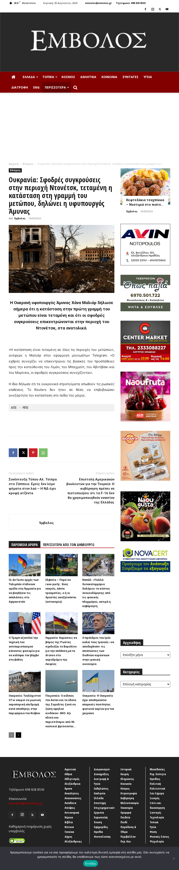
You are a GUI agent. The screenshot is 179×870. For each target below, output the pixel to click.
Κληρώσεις (127, 779)
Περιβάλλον (128, 837)
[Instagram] (152, 9)
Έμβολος (20, 218)
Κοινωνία (109, 77)
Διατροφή (19, 87)
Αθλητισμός (72, 779)
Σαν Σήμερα (157, 793)
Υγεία (148, 77)
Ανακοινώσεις (73, 798)
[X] (160, 9)
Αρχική (14, 164)
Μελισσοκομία (129, 803)
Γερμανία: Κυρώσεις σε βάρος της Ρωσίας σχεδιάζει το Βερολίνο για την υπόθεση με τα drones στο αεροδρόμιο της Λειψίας (61, 651)
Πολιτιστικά (157, 788)
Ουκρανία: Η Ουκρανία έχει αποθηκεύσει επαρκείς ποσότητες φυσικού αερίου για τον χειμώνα (98, 704)
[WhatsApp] (43, 452)
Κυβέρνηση (127, 798)
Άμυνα (68, 788)
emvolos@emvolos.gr (98, 3)
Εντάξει (90, 863)
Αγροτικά (70, 769)
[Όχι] (173, 858)
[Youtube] (167, 9)
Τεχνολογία (157, 817)
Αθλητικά (88, 77)
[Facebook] (145, 9)
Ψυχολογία (157, 841)
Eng (36, 87)
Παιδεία (125, 817)
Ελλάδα (29, 77)
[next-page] (18, 735)
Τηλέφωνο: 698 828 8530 (130, 3)
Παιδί (123, 822)
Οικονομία (126, 808)
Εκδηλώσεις (101, 788)
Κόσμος (68, 77)
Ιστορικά (126, 769)
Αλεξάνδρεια (73, 784)
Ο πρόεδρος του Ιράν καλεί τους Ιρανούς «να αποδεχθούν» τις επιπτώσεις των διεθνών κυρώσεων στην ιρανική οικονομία (98, 651)
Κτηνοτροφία (128, 793)
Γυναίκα (69, 832)
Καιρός (124, 774)
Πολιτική (155, 784)
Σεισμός (155, 798)
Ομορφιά (125, 812)
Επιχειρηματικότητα (107, 808)
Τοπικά (48, 77)
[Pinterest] (33, 452)
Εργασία (99, 812)
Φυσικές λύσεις (159, 837)
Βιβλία (69, 822)
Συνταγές (130, 77)
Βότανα (69, 827)
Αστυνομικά (72, 812)
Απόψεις (70, 808)
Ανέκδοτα (70, 803)
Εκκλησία (99, 793)
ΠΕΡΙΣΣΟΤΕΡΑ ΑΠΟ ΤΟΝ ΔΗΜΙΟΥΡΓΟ (68, 544)
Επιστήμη (100, 803)
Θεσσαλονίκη (102, 837)
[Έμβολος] (89, 42)
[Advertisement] (89, 129)
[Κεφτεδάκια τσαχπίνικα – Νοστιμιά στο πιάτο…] (145, 186)
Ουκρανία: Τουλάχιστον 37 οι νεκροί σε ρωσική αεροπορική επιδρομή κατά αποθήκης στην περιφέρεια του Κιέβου (25, 704)
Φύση (153, 832)
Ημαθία (98, 832)
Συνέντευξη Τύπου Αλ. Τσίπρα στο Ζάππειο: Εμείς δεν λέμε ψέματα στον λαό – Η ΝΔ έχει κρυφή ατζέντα (33, 486)
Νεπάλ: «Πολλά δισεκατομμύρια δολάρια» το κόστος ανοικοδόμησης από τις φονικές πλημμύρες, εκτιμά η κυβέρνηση (96, 593)
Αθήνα (68, 774)
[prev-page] (11, 735)
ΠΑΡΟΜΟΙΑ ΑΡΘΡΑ (24, 544)
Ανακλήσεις (72, 793)
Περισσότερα (55, 87)
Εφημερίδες (101, 827)
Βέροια (69, 817)
